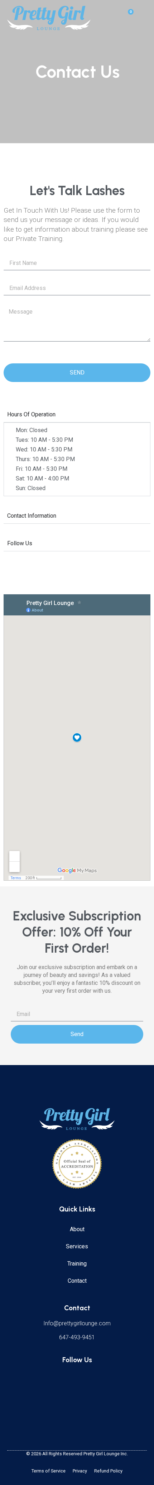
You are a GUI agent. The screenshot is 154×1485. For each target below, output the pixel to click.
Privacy (80, 1471)
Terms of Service (49, 1471)
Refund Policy (108, 1471)
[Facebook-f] (66, 1379)
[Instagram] (88, 1379)
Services (77, 1246)
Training (77, 1263)
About (77, 1229)
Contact (77, 1280)
